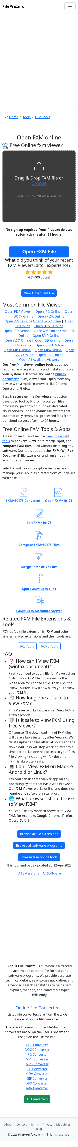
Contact (21, 1124)
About (8, 1124)
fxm (19, 364)
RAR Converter (37, 1088)
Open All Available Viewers (39, 359)
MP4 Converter (37, 1059)
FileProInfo (13, 6)
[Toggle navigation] (70, 6)
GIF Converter (37, 1078)
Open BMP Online (46, 335)
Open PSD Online (16, 331)
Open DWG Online (47, 321)
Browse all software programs (39, 845)
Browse (39, 183)
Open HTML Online (48, 326)
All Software (52, 873)
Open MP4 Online (48, 350)
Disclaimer (63, 1124)
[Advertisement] (39, 71)
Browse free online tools (39, 857)
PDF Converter (37, 1045)
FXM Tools (42, 117)
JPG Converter (37, 1054)
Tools (27, 117)
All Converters (37, 1099)
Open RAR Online (50, 355)
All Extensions (28, 873)
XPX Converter (37, 1083)
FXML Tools (49, 646)
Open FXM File (39, 251)
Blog (39, 1129)
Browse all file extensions (39, 834)
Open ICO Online (18, 340)
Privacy (47, 1124)
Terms (35, 1124)
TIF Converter (37, 1069)
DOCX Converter (37, 1049)
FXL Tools (27, 646)
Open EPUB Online (49, 345)
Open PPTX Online (18, 321)
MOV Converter (37, 1073)
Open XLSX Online (50, 316)
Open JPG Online (48, 311)
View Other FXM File (39, 293)
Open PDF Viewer (18, 311)
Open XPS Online (46, 331)
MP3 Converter (37, 1064)
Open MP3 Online (17, 350)
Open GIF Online (47, 340)
